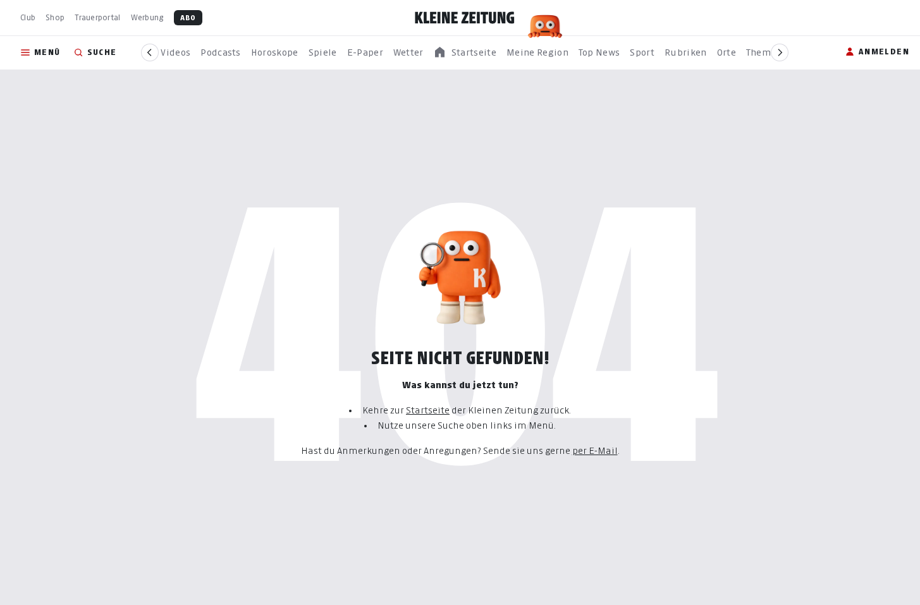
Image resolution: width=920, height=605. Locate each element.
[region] (464, 53)
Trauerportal (97, 17)
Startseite (428, 410)
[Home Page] (465, 17)
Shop (55, 17)
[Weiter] (779, 52)
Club (27, 17)
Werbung (147, 17)
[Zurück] (150, 52)
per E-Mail (595, 450)
